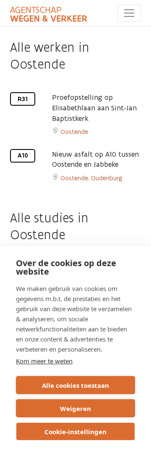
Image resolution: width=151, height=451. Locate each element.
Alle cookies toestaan (75, 385)
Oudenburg (106, 178)
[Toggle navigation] (129, 13)
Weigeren (75, 408)
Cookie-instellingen (75, 431)
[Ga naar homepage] (48, 14)
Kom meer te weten (44, 361)
